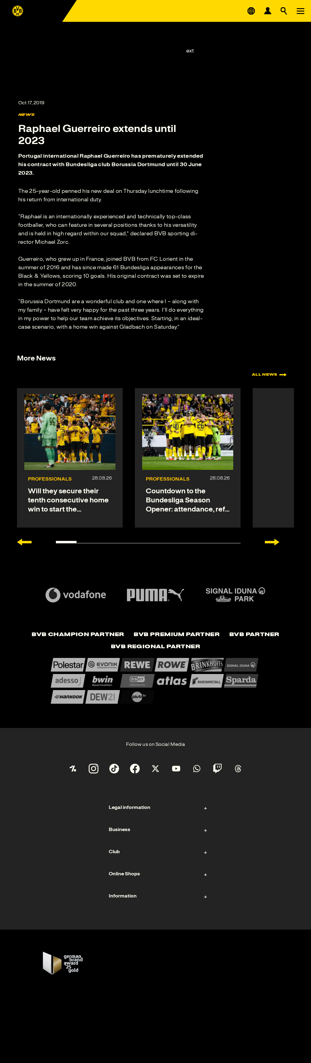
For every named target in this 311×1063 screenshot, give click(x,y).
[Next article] (272, 542)
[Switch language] (251, 11)
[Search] (284, 11)
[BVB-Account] (267, 11)
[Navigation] (300, 11)
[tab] (78, 635)
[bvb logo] (17, 10)
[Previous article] (24, 542)
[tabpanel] (155, 681)
